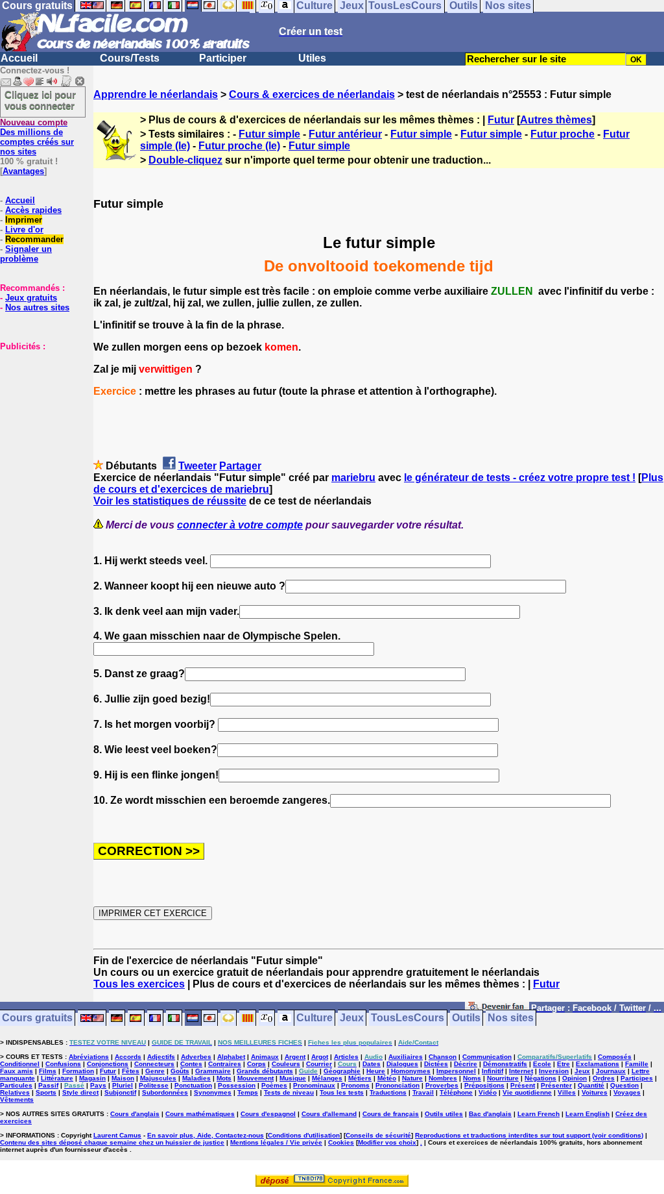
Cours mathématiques (200, 1113)
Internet (521, 1071)
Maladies (196, 1078)
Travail (423, 1092)
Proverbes (441, 1085)
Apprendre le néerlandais (155, 94)
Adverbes (196, 1056)
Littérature (57, 1078)
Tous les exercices (139, 983)
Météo (386, 1078)
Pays (98, 1085)
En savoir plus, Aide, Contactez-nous (205, 1135)
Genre (155, 1071)
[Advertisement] (39, 416)
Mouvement (255, 1078)
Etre (563, 1063)
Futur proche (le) (239, 145)
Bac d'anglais (490, 1113)
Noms (472, 1078)
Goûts (180, 1071)
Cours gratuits (37, 1018)
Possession (236, 1085)
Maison (123, 1078)
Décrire (465, 1063)
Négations (540, 1078)
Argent (295, 1056)
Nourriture (503, 1078)
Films (47, 1071)
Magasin (92, 1078)
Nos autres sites (37, 307)
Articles (346, 1056)
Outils (466, 1018)
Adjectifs (161, 1056)
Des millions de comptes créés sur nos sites (37, 137)
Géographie (342, 1071)
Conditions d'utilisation (304, 1135)
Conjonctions (107, 1063)
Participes (637, 1078)
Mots (224, 1078)
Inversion (554, 1071)
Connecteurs (154, 1063)
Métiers (360, 1078)
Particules (16, 1085)
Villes (567, 1092)
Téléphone (456, 1092)
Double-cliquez (185, 160)
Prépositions (484, 1085)
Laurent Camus (117, 1135)
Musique (292, 1078)
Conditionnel (20, 1063)
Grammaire (213, 1071)
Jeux (352, 1018)
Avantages (23, 171)
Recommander (34, 239)
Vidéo (488, 1092)
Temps (247, 1092)
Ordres (604, 1078)
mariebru (353, 477)
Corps (256, 1063)
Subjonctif (120, 1092)
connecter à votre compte (240, 524)
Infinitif (492, 1071)
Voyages (627, 1092)
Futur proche (562, 134)
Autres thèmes (556, 119)
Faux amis (16, 1071)
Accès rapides (33, 210)
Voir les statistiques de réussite (169, 500)
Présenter (556, 1085)
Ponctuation (193, 1085)
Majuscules (158, 1078)
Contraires (224, 1063)
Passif (48, 1085)
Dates (371, 1063)
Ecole (542, 1063)
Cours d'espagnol (268, 1113)
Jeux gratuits (31, 298)
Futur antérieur (345, 134)
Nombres (443, 1078)
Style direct (80, 1092)
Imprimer (23, 220)
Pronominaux (314, 1085)
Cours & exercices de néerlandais (312, 94)
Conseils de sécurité (378, 1135)
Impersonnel (456, 1071)
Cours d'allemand (329, 1113)
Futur (501, 119)
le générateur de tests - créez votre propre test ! (519, 477)
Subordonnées (165, 1092)
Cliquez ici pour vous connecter (40, 100)
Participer (222, 58)
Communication (487, 1056)
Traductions (388, 1092)
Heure (375, 1071)
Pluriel (122, 1085)
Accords (128, 1056)
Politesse (154, 1085)
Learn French (538, 1113)
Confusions (63, 1063)
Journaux (611, 1071)
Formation (78, 1071)
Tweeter (197, 465)
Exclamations (597, 1063)
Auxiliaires (405, 1056)
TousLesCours (407, 1018)
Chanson (442, 1056)
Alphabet (231, 1056)
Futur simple (269, 134)
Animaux (265, 1056)
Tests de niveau (289, 1092)
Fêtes (130, 1071)
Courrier (319, 1063)
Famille (636, 1063)
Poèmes (274, 1085)
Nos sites (511, 1018)
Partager (240, 465)
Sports (46, 1092)
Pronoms (355, 1085)
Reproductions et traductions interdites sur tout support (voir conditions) (529, 1135)
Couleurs (286, 1063)
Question (624, 1085)
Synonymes (212, 1092)
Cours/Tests (130, 58)
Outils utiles (444, 1113)
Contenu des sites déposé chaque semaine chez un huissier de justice (112, 1142)
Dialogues (402, 1063)
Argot (319, 1056)
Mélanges (327, 1078)
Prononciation (397, 1085)
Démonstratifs (505, 1063)
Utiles (312, 58)
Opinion (574, 1078)
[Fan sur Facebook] (497, 1008)
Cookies (341, 1142)
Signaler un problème (26, 254)
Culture (314, 1018)
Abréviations (89, 1056)
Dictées (436, 1063)
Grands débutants (265, 1071)
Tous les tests (342, 1092)
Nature (412, 1078)
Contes (191, 1063)
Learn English (587, 1113)
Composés (615, 1056)
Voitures (595, 1092)
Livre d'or (24, 229)
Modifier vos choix (387, 1142)
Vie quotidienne (527, 1092)
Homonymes (411, 1071)
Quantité (591, 1085)
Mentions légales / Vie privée (276, 1142)
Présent (522, 1085)
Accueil (19, 58)
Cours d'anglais (135, 1113)
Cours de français (390, 1113)
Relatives (15, 1092)
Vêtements (17, 1099)
